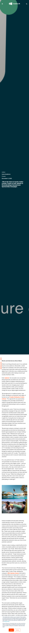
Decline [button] (17, 630)
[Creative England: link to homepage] (14, 7)
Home (0, 358)
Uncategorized (0, 365)
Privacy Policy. (7, 621)
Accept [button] (11, 630)
